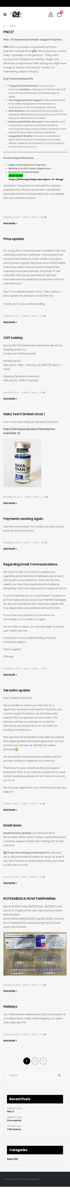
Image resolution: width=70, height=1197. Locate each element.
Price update (13, 239)
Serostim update (16, 690)
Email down (12, 825)
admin (26, 217)
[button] (5, 14)
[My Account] (51, 14)
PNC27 (8, 32)
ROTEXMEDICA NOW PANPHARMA (29, 898)
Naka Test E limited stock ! (24, 414)
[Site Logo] (16, 14)
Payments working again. (23, 518)
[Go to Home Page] (4, 26)
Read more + (10, 223)
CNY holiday (13, 337)
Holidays (10, 1006)
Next (43, 1061)
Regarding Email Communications (30, 564)
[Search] (59, 1075)
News (34, 217)
